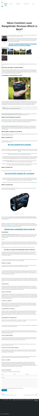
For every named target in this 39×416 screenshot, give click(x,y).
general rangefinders (8, 120)
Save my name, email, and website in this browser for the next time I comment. (12, 388)
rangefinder (24, 101)
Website (27, 374)
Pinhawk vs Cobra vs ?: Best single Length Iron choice (11, 108)
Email (15, 374)
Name (3, 374)
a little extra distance (34, 182)
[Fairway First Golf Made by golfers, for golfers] (4, 4)
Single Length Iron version (9, 226)
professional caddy (16, 41)
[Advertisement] (19, 13)
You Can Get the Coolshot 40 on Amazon (19, 173)
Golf (31, 38)
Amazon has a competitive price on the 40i (19, 229)
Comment (3, 377)
